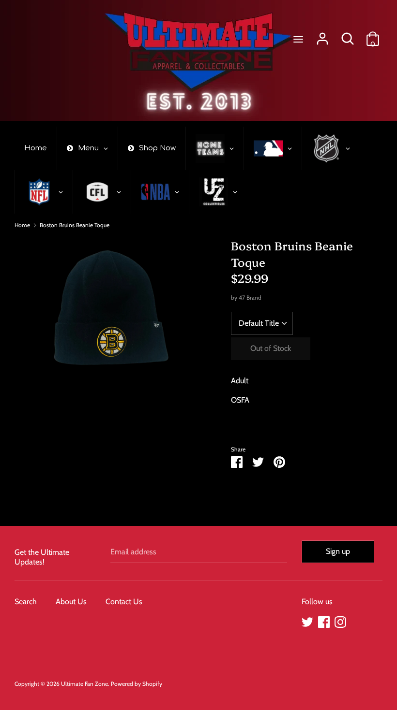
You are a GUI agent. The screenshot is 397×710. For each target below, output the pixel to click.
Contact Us (124, 601)
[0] (372, 35)
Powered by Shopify (136, 683)
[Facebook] (324, 620)
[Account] (322, 35)
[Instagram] (340, 620)
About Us (71, 601)
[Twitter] (307, 620)
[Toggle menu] (298, 39)
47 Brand (250, 297)
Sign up (338, 551)
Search (26, 601)
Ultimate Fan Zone (84, 683)
